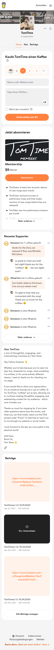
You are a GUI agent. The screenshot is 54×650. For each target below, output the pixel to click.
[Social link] (5, 447)
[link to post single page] (27, 486)
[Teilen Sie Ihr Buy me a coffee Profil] (50, 28)
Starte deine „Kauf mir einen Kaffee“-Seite (26, 644)
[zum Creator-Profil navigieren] (27, 23)
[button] (50, 5)
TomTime (27, 33)
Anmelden (41, 5)
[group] (27, 181)
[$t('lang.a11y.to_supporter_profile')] (11, 260)
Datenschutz (34, 636)
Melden (40, 639)
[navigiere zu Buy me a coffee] (4, 5)
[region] (27, 87)
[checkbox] (17, 109)
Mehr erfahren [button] (25, 221)
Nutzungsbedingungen (21, 639)
